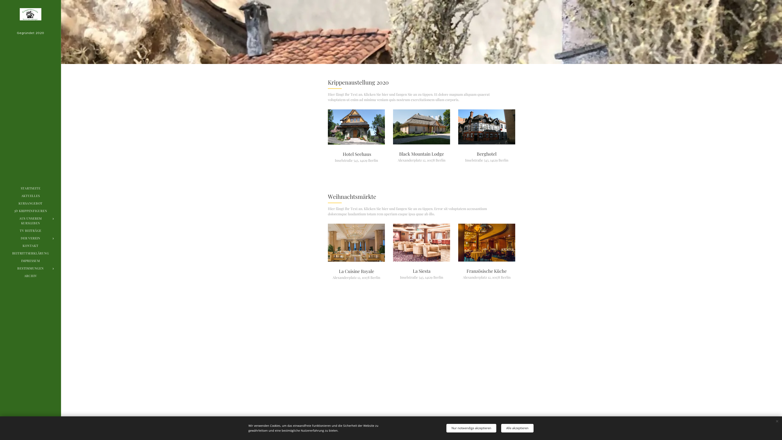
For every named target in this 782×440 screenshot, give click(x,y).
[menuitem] (30, 188)
